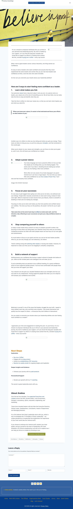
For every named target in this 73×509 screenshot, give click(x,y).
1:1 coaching (33, 380)
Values (41, 439)
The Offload (24, 498)
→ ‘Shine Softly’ (8, 489)
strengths (45, 143)
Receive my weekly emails (21, 363)
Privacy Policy (44, 506)
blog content (26, 359)
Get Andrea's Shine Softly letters (36, 2)
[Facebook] (38, 483)
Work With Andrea (14, 498)
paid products (35, 371)
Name (10, 470)
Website (49, 470)
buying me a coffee (27, 57)
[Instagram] (40, 483)
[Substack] (32, 483)
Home (6, 498)
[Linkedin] (35, 483)
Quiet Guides (65, 498)
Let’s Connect (38, 501)
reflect (38, 212)
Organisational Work (35, 498)
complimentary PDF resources (28, 361)
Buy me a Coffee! (19, 357)
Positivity (21, 439)
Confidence (14, 439)
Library (53, 498)
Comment (11, 455)
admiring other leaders (33, 243)
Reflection (28, 439)
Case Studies (46, 498)
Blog (32, 501)
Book (58, 498)
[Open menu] (70, 3)
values (21, 93)
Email (29, 470)
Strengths (35, 439)
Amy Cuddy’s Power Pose (48, 176)
